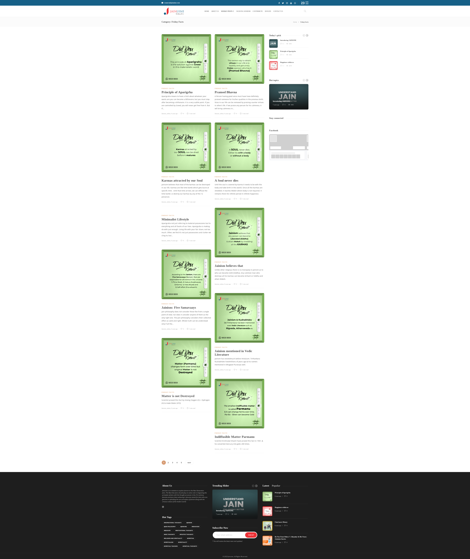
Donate (268, 11)
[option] (288, 54)
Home (207, 11)
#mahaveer (195, 526)
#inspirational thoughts (173, 522)
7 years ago (276, 104)
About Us (215, 11)
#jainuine (183, 526)
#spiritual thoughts (190, 546)
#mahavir (167, 530)
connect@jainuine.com (172, 3)
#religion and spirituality (173, 538)
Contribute (258, 11)
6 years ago (174, 113)
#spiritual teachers (171, 546)
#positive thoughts (186, 534)
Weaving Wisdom (243, 11)
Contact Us (278, 11)
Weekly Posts (227, 11)
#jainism (189, 522)
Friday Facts (168, 88)
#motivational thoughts (184, 530)
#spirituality (182, 542)
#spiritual (190, 538)
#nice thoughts (169, 534)
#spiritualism (168, 542)
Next (189, 463)
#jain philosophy (170, 526)
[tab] (266, 485)
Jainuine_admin (166, 113)
